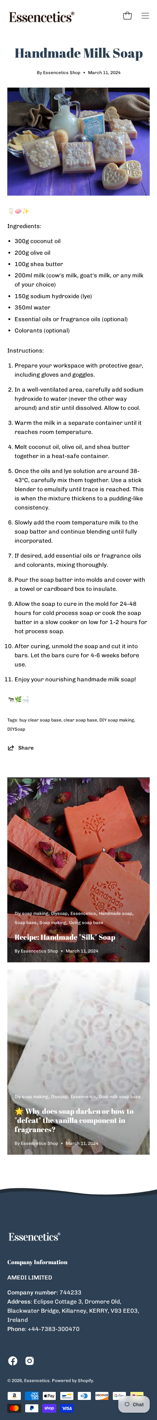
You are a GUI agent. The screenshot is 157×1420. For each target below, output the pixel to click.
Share (26, 747)
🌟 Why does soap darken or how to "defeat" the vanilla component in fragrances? (74, 1120)
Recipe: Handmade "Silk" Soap (65, 937)
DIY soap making (116, 720)
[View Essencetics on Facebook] (12, 1360)
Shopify (85, 1380)
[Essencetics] (42, 15)
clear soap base (80, 720)
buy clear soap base (40, 720)
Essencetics (37, 1380)
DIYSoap (16, 729)
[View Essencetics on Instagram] (29, 1360)
